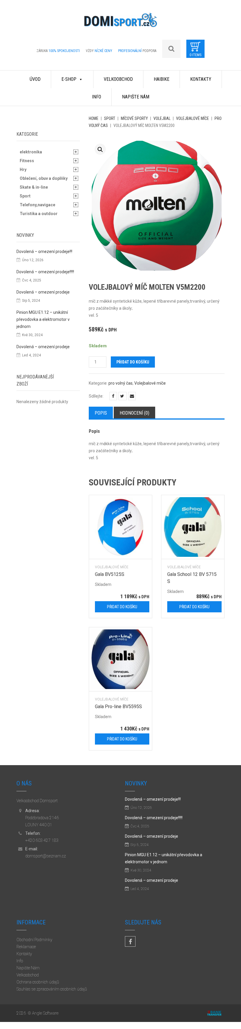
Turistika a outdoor (39, 213)
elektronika (31, 152)
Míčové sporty (134, 118)
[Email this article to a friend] (132, 396)
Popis (101, 413)
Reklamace (26, 946)
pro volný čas (120, 383)
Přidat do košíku (132, 362)
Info (96, 97)
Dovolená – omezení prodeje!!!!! (45, 271)
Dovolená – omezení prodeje (43, 292)
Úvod (35, 79)
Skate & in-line (34, 187)
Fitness (27, 160)
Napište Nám (135, 97)
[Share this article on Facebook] (113, 396)
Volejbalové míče (192, 118)
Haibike (161, 79)
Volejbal (161, 118)
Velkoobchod (118, 79)
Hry (23, 169)
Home (93, 118)
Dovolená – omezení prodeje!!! (44, 251)
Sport (109, 118)
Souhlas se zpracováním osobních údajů (51, 989)
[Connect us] (130, 941)
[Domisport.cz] (120, 22)
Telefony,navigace (37, 204)
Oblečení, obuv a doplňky (44, 178)
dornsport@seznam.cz (45, 856)
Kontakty (200, 79)
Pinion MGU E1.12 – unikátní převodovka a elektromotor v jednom (43, 319)
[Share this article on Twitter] (122, 396)
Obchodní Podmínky (34, 939)
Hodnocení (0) (134, 413)
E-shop (68, 79)
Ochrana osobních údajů (37, 982)
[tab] (101, 412)
